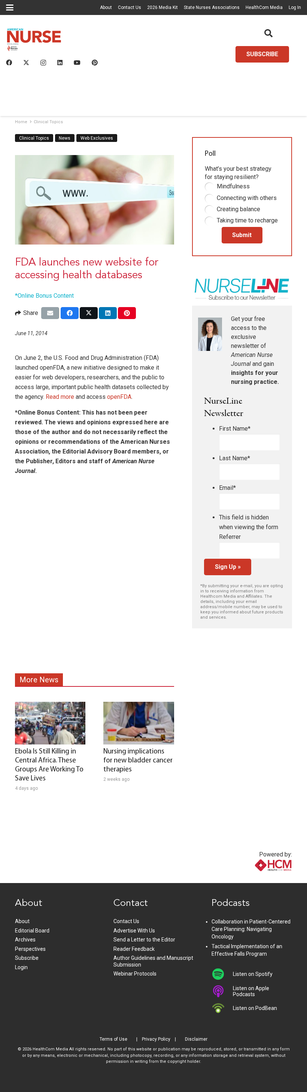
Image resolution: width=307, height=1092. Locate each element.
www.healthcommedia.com (257, 878)
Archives (25, 940)
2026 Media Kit (162, 7)
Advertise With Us (134, 931)
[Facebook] (9, 63)
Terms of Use (113, 1039)
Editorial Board (32, 931)
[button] (9, 7)
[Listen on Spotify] (222, 974)
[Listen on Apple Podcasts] (222, 991)
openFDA (119, 396)
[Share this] (70, 313)
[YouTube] (77, 63)
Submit (242, 235)
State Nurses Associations (212, 7)
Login (21, 967)
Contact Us (129, 7)
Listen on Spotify (253, 974)
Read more (60, 396)
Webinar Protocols (134, 974)
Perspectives (30, 949)
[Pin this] (127, 313)
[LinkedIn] (60, 63)
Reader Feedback (134, 949)
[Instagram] (43, 63)
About (106, 7)
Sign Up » (228, 566)
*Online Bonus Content (44, 295)
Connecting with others (247, 197)
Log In (295, 7)
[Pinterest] (95, 63)
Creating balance (238, 209)
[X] (26, 63)
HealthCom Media (264, 7)
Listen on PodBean (255, 1008)
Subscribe (27, 958)
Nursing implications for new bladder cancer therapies (138, 760)
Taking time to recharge (247, 220)
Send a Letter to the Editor (144, 940)
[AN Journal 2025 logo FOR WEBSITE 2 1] (34, 41)
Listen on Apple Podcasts (251, 991)
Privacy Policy (156, 1039)
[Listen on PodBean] (222, 1008)
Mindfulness (233, 186)
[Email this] (50, 313)
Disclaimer (196, 1039)
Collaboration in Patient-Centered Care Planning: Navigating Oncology (251, 929)
